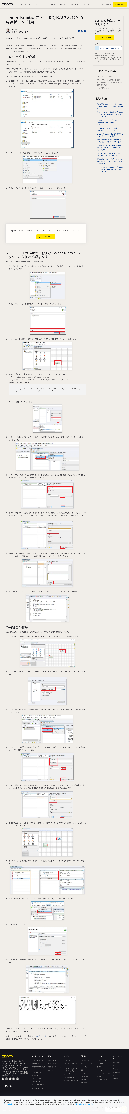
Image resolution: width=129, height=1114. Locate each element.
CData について (86, 1060)
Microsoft (116, 1072)
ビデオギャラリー (102, 1080)
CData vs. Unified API (71, 1080)
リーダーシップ (86, 1073)
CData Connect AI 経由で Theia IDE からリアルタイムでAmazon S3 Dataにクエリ (110, 147)
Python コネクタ (37, 1072)
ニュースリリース (86, 1064)
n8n (114, 1075)
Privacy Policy (8, 1104)
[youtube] (10, 1078)
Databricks (117, 1066)
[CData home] (9, 4)
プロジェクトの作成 (104, 77)
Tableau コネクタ (37, 1088)
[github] (13, 1078)
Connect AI (52, 1064)
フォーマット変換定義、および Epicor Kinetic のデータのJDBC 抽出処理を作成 (109, 82)
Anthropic (116, 1062)
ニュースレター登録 (103, 1073)
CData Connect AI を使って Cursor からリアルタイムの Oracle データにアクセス (109, 161)
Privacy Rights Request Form (84, 1104)
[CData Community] (17, 1078)
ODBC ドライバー (38, 1060)
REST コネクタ (36, 1078)
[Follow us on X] (82, 31)
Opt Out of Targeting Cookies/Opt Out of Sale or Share (108, 1108)
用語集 (99, 1076)
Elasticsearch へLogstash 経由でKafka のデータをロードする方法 (109, 141)
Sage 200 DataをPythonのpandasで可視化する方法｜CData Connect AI (110, 106)
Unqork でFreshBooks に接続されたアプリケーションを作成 (110, 135)
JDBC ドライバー (37, 1064)
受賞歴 (83, 1070)
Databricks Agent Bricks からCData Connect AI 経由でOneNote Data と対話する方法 (110, 114)
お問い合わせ (119, 4)
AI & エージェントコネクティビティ (70, 1070)
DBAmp (50, 1070)
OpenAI (115, 1078)
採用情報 (83, 1080)
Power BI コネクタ (38, 1085)
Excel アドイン (37, 1082)
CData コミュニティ (103, 1060)
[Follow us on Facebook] (79, 31)
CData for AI (85, 4)
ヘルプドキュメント (42, 1036)
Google (115, 1069)
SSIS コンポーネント (54, 1067)
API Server (35, 1075)
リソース (100, 1070)
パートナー (68, 1074)
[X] (6, 1078)
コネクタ (67, 1060)
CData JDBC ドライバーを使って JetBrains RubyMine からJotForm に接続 (110, 122)
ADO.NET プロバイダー (38, 1068)
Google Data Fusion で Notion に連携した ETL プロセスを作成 (109, 154)
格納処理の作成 (103, 88)
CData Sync (52, 1060)
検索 (107, 4)
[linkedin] (3, 1078)
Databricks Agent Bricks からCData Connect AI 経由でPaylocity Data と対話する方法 (110, 169)
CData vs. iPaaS (69, 1077)
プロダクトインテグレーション (71, 1065)
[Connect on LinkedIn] (85, 31)
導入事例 (100, 1064)
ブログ (99, 1067)
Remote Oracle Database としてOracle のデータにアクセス (109, 129)
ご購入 (102, 4)
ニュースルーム (86, 1067)
